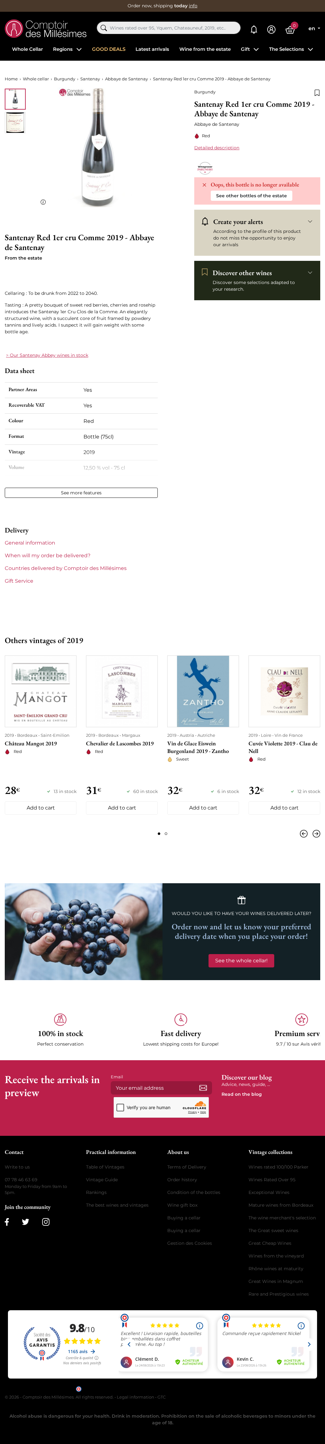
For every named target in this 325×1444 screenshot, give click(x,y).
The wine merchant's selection (282, 1218)
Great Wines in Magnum (276, 1281)
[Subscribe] (203, 1088)
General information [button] (30, 543)
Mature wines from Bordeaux (281, 1205)
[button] (60, 1030)
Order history (182, 1180)
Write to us (17, 1167)
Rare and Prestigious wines (279, 1294)
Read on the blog (242, 1094)
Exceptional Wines (269, 1192)
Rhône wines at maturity (276, 1268)
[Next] (315, 833)
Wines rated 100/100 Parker (278, 1167)
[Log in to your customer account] (271, 30)
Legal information (135, 1397)
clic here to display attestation (220, 1388)
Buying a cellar (184, 1218)
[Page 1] (159, 833)
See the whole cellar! (241, 961)
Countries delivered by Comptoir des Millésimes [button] (66, 568)
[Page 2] (166, 833)
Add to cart (41, 808)
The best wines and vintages (117, 1205)
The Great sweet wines (273, 1230)
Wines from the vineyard (276, 1256)
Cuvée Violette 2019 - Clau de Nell (283, 747)
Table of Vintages (105, 1167)
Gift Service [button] (19, 581)
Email (117, 1076)
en (312, 28)
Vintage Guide (102, 1180)
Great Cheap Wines (270, 1243)
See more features (81, 493)
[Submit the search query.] (104, 28)
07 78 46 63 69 (21, 1180)
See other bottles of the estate (251, 196)
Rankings (96, 1192)
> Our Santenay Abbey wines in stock (47, 355)
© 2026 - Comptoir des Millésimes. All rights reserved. (60, 1397)
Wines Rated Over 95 (272, 1180)
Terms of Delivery (186, 1167)
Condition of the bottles (193, 1192)
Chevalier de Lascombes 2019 (120, 743)
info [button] (193, 6)
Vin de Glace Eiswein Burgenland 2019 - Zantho (198, 747)
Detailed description (216, 148)
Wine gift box (182, 1205)
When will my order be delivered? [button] (47, 556)
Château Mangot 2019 (31, 743)
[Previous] (305, 833)
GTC (161, 1397)
